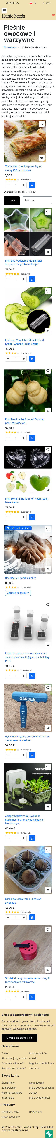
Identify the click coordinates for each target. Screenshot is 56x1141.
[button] (4, 10)
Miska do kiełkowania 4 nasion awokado (23, 900)
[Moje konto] (42, 13)
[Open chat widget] (49, 1134)
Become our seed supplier (20, 578)
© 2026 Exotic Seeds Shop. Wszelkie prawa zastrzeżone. (27, 1128)
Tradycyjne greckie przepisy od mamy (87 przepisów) (23, 168)
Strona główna (10, 47)
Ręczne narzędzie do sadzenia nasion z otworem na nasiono (27, 738)
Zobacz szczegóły (18, 592)
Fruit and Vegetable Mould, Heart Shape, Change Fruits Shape (24, 341)
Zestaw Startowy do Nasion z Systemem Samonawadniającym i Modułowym (24, 819)
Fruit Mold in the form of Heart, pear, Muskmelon (26, 500)
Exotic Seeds (13, 15)
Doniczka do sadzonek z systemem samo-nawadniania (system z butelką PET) (27, 657)
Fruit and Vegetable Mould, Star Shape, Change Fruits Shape (23, 262)
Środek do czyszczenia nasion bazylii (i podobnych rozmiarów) (27, 980)
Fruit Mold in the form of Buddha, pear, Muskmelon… (24, 421)
